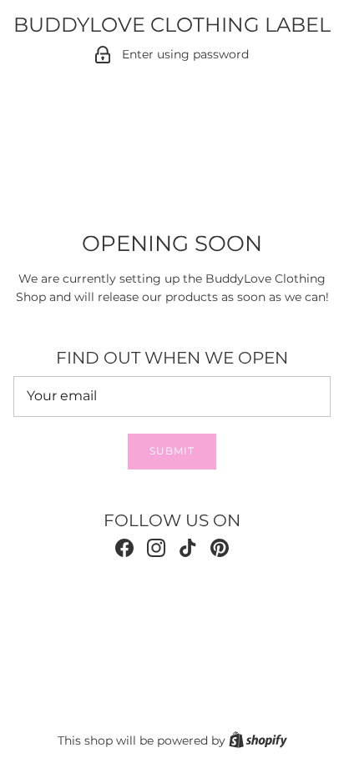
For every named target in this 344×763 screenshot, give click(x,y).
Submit (172, 450)
